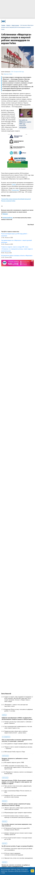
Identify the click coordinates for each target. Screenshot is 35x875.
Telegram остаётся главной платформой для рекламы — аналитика (18, 747)
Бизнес (4, 801)
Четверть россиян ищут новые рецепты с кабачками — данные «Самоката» (18, 722)
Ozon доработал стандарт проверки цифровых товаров (18, 743)
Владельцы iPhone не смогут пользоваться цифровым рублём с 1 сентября (18, 710)
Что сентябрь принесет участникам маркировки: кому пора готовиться (17, 825)
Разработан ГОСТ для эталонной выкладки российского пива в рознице (15, 796)
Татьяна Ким (15, 190)
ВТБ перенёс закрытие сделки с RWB (14, 762)
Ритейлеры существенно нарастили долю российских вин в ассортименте (18, 849)
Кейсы (4, 715)
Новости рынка (15, 25)
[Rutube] (23, 21)
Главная (3, 25)
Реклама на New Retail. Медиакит (17, 169)
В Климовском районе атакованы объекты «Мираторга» (17, 255)
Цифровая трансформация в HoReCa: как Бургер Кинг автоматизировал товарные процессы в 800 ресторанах (17, 718)
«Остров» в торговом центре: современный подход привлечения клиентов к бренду (16, 804)
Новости (8, 25)
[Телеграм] (7, 21)
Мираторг (6, 74)
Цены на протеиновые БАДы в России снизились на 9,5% (17, 791)
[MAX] (14, 21)
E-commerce (6, 736)
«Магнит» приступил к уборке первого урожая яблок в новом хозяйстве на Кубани (18, 808)
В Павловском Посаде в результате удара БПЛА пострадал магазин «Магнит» (17, 829)
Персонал (5, 755)
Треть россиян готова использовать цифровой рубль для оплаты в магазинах (18, 786)
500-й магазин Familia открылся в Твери (14, 751)
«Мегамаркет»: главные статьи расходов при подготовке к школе (16, 705)
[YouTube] (20, 21)
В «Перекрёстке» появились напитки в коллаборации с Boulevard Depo (18, 772)
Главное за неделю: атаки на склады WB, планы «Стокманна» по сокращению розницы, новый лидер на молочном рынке (17, 249)
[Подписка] (26, 21)
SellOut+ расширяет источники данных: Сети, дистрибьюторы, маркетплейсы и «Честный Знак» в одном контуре (17, 767)
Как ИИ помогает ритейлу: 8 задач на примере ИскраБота (17, 846)
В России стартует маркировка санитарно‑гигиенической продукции (13, 854)
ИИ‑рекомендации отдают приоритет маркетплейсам (18, 812)
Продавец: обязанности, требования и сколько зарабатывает (15, 759)
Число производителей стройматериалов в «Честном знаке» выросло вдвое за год (18, 727)
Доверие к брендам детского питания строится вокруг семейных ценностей (18, 833)
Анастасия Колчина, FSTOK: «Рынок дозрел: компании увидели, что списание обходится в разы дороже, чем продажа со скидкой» (17, 782)
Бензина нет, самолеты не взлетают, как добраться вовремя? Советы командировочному (16, 865)
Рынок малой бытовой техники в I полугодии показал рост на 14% (18, 838)
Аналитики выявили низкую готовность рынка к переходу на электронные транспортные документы (17, 816)
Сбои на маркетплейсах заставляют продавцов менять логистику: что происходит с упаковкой (17, 740)
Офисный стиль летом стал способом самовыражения (18, 858)
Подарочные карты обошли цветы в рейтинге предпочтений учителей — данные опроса (16, 732)
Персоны (5, 777)
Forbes (10, 74)
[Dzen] (17, 21)
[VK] (11, 21)
